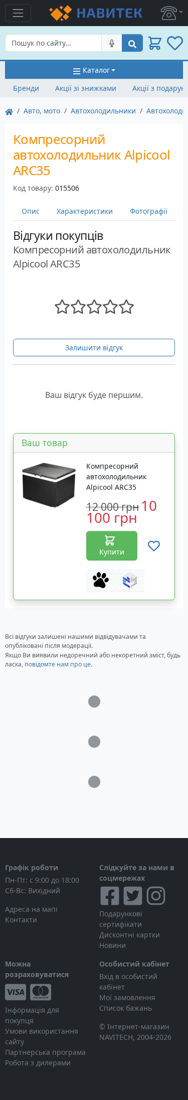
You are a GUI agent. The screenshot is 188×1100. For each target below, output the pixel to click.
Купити (111, 552)
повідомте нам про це (58, 664)
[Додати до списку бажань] (153, 546)
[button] (172, 13)
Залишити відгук (94, 347)
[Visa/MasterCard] (47, 992)
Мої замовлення (127, 997)
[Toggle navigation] (18, 13)
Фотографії (148, 211)
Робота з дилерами (38, 1062)
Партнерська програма (45, 1052)
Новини (112, 945)
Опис (31, 211)
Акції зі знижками (85, 88)
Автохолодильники (103, 110)
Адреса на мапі (31, 909)
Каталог (96, 70)
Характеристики (85, 211)
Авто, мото (42, 110)
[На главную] (9, 110)
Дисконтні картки (129, 934)
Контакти (21, 919)
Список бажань (125, 1008)
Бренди (26, 88)
